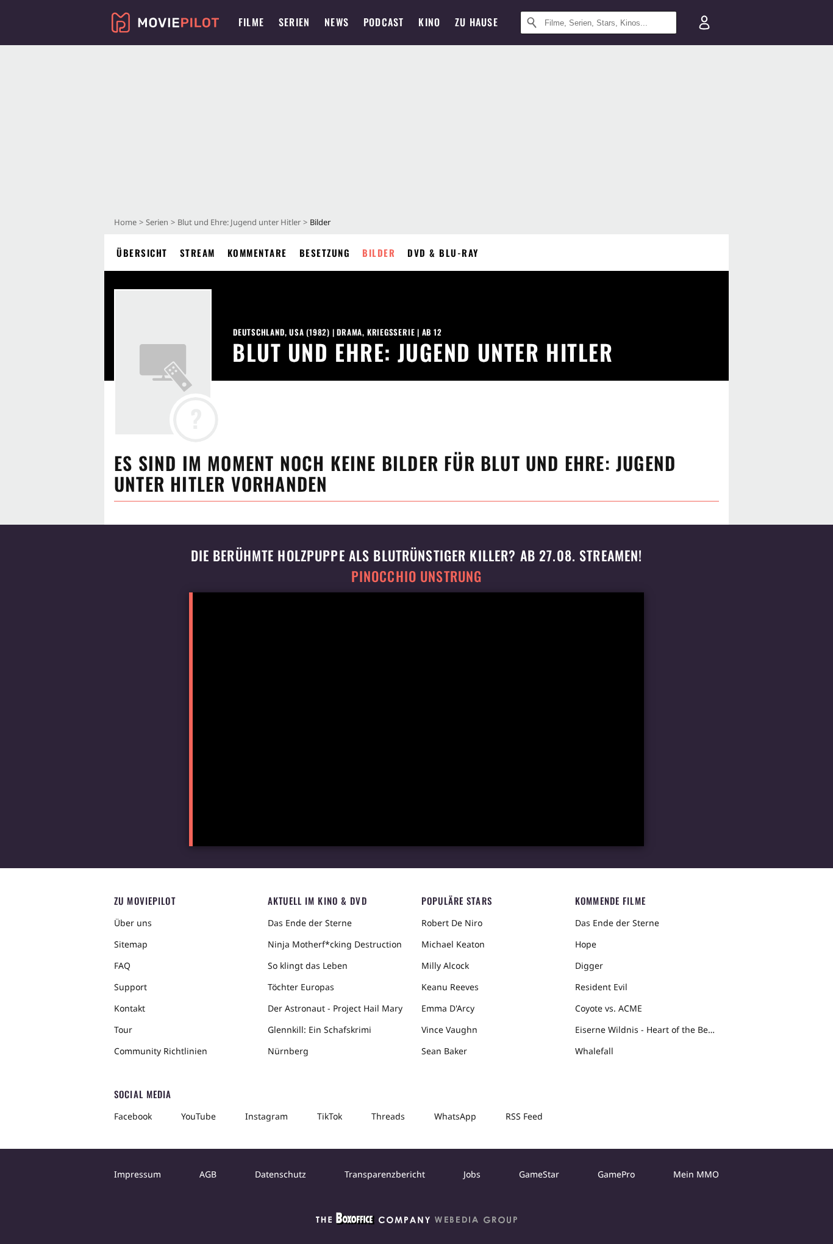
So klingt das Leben (308, 965)
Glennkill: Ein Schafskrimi (319, 1029)
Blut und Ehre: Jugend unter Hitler (239, 222)
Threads (388, 1116)
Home (125, 222)
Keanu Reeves (450, 987)
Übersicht (142, 252)
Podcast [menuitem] (383, 22)
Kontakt (129, 1008)
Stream (197, 252)
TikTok (329, 1116)
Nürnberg (288, 1051)
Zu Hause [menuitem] (476, 22)
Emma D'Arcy (447, 1008)
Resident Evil (601, 987)
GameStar (539, 1174)
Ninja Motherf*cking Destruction (335, 944)
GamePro (616, 1174)
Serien (157, 222)
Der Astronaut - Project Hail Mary (335, 1008)
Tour (123, 1029)
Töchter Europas (301, 987)
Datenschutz (280, 1174)
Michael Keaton (453, 944)
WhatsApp (455, 1116)
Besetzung (325, 252)
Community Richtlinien (160, 1051)
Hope (585, 944)
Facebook (133, 1116)
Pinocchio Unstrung (416, 576)
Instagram (266, 1116)
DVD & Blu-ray (443, 252)
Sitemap (131, 944)
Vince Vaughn (449, 1029)
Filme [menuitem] (251, 22)
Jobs (472, 1174)
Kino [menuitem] (429, 22)
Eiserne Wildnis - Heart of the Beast (647, 1029)
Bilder (378, 252)
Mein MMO (696, 1174)
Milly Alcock (445, 965)
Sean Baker (444, 1051)
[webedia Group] (416, 1220)
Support (130, 987)
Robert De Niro (451, 923)
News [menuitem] (336, 22)
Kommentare (257, 252)
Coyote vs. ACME (608, 1008)
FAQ (122, 965)
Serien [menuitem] (294, 22)
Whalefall (594, 1051)
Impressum (137, 1174)
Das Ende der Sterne (310, 923)
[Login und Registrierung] (704, 22)
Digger (589, 965)
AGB (207, 1174)
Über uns (133, 923)
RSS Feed (524, 1116)
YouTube (198, 1116)
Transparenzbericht (385, 1174)
